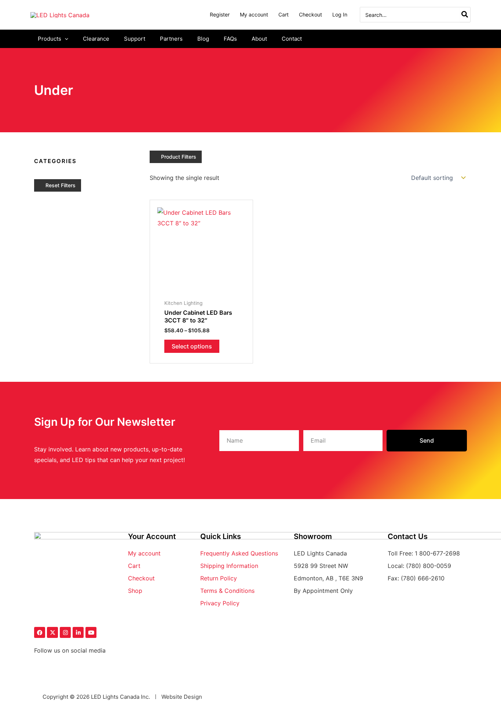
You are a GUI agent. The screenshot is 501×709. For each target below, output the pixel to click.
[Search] (465, 14)
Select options (192, 346)
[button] (64, 39)
